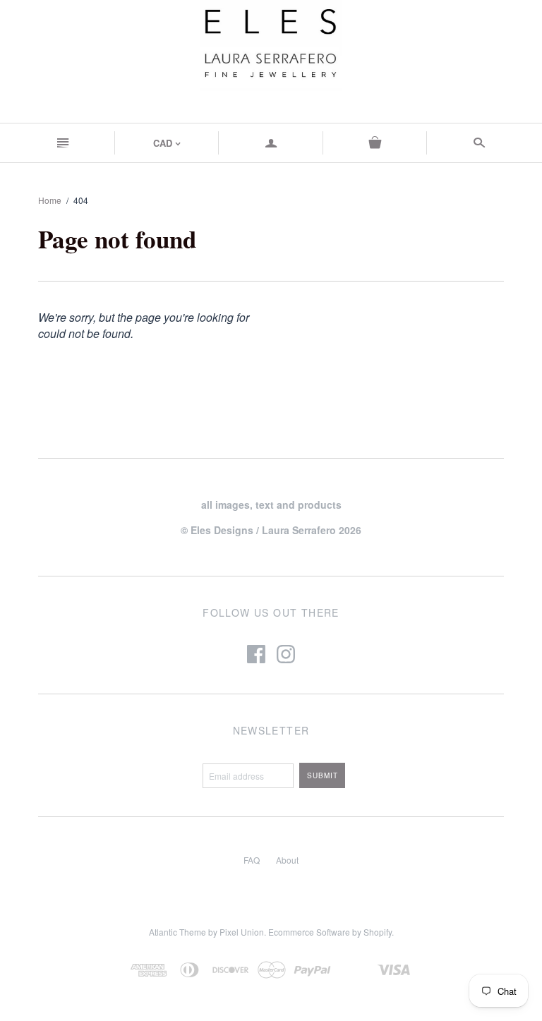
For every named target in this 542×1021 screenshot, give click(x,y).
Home (49, 200)
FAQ (251, 860)
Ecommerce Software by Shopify (330, 932)
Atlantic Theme (177, 932)
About (287, 860)
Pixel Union (241, 932)
